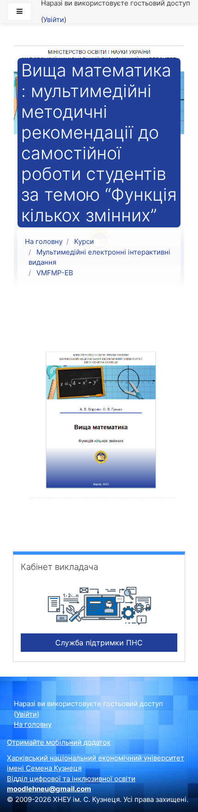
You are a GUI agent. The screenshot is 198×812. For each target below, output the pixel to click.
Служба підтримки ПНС (99, 642)
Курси (84, 241)
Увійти (53, 19)
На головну (44, 241)
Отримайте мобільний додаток (59, 742)
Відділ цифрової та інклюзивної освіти (71, 778)
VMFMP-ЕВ (54, 272)
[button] (16, 801)
